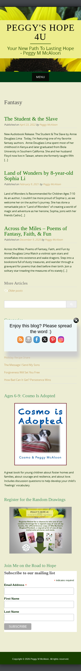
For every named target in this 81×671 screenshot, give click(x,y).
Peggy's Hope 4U (40, 32)
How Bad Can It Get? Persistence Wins (27, 380)
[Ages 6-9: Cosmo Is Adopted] (40, 434)
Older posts (15, 290)
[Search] (71, 304)
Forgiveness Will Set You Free (22, 372)
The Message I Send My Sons (22, 365)
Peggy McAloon (48, 124)
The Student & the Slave (31, 119)
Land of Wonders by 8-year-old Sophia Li (38, 175)
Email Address (15, 585)
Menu (40, 77)
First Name (11, 598)
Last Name (11, 611)
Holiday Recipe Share (17, 357)
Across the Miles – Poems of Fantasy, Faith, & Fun (35, 231)
